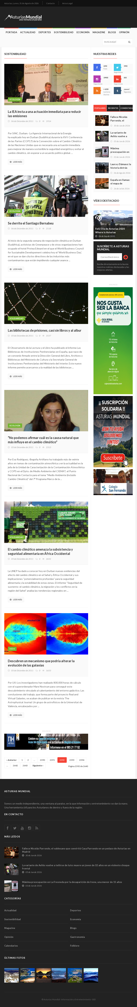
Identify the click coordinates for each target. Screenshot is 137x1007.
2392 (62, 760)
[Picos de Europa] (91, 975)
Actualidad (27, 32)
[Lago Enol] (43, 975)
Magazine (99, 32)
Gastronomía (77, 937)
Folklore (74, 945)
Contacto (50, 3)
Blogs (112, 32)
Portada (11, 32)
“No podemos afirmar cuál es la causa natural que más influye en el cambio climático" (43, 440)
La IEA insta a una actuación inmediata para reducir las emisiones (44, 114)
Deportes (45, 32)
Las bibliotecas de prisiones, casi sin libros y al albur (44, 330)
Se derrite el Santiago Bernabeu (31, 223)
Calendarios (11, 945)
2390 (42, 760)
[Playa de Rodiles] (27, 975)
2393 (71, 760)
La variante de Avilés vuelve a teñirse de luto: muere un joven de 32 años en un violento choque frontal (76, 867)
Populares (100, 108)
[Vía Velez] (59, 975)
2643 (25, 765)
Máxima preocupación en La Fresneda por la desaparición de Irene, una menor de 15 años (72, 882)
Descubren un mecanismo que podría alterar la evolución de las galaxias (41, 663)
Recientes (113, 108)
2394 (81, 760)
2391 (52, 760)
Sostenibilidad (63, 32)
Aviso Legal (67, 3)
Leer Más (17, 162)
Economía (83, 32)
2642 (15, 765)
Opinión (124, 32)
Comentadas (126, 108)
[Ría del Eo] (75, 975)
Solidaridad (17, 318)
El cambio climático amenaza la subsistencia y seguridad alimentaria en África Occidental (40, 551)
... (34, 760)
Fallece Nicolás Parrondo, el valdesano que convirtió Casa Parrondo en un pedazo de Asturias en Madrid (76, 850)
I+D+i (12, 649)
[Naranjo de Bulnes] (11, 975)
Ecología (15, 99)
